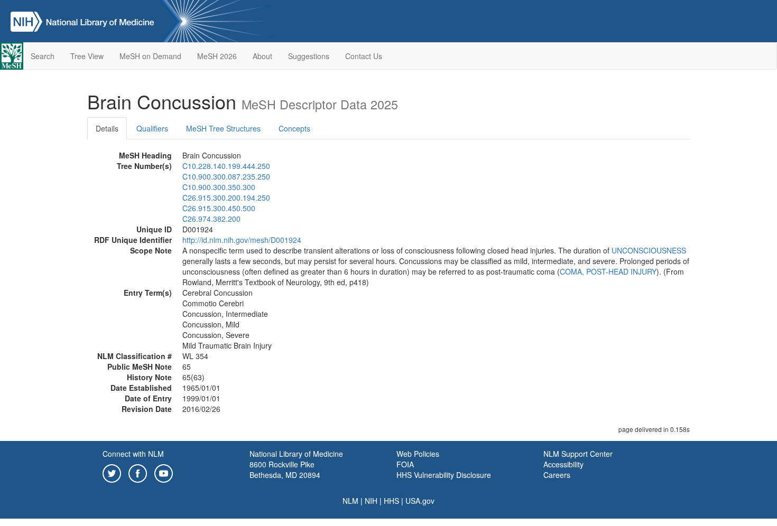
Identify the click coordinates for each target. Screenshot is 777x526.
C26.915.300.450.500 (218, 208)
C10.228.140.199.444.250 (226, 166)
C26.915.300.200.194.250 (226, 197)
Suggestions (308, 56)
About (262, 56)
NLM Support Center (578, 453)
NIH (371, 500)
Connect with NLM (133, 453)
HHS (391, 500)
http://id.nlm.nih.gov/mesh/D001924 (241, 239)
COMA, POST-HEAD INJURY (608, 271)
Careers (556, 474)
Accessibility (563, 464)
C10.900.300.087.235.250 (226, 176)
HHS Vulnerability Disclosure (443, 474)
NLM (350, 500)
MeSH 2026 (217, 56)
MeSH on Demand (150, 56)
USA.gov (419, 500)
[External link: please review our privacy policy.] (112, 472)
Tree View (87, 56)
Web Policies (417, 453)
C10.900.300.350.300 (218, 187)
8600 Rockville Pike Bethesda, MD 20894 (284, 469)
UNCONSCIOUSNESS (649, 250)
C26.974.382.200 (211, 218)
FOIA (405, 464)
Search (42, 56)
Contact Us (363, 56)
